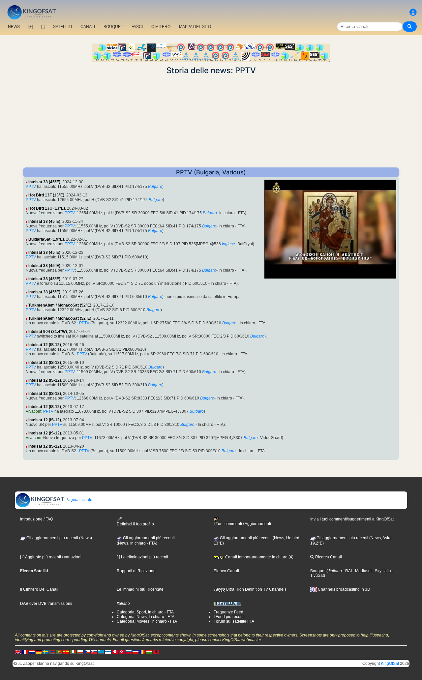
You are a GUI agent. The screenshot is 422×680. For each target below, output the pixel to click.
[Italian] (73, 651)
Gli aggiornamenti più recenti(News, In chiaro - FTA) (146, 541)
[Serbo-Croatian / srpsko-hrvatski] (135, 651)
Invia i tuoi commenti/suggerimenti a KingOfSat (352, 519)
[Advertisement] (211, 121)
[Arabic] (115, 651)
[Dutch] (32, 651)
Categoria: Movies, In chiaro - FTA (147, 621)
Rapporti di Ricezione (136, 571)
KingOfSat (390, 663)
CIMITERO (160, 26)
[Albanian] (156, 651)
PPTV (31, 186)
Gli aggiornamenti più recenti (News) (58, 538)
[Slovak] (94, 651)
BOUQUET (113, 26)
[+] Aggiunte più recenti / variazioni (50, 557)
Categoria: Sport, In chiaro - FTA (145, 612)
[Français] (25, 651)
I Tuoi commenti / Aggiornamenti (242, 523)
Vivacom (33, 411)
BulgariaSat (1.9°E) (46, 239)
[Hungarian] (149, 651)
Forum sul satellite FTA (234, 621)
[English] (18, 651)
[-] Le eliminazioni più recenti (142, 557)
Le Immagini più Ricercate (140, 589)
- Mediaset (362, 571)
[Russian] (129, 651)
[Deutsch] (39, 651)
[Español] (66, 651)
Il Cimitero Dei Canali (39, 589)
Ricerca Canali (328, 557)
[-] (43, 26)
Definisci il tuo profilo (135, 524)
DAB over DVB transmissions (46, 603)
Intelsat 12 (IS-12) (44, 344)
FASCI (137, 26)
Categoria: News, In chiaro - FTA (145, 616)
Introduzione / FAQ (36, 519)
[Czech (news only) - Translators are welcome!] (87, 651)
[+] (30, 26)
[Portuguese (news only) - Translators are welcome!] (59, 651)
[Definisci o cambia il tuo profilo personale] (413, 12)
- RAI (347, 571)
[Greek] (101, 651)
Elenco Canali (226, 571)
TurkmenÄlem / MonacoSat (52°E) (59, 305)
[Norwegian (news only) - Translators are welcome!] (52, 651)
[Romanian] (142, 651)
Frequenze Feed (228, 612)
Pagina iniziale (78, 499)
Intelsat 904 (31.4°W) (47, 331)
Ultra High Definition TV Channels (255, 589)
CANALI (87, 26)
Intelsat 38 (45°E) (44, 182)
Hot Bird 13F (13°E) (46, 195)
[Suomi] (108, 651)
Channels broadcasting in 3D (343, 589)
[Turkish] (122, 651)
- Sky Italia (381, 571)
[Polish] (80, 651)
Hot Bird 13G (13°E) (46, 208)
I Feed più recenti (229, 616)
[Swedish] (45, 651)
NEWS (14, 26)
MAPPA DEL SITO (195, 26)
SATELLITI (62, 26)
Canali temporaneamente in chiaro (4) (258, 557)
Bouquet (317, 571)
